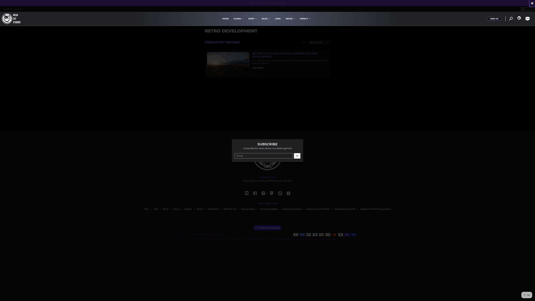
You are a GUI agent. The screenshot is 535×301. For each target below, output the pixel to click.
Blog (265, 18)
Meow (289, 18)
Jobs (278, 18)
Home (225, 18)
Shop (251, 18)
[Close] (532, 3)
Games (237, 18)
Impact (304, 18)
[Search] (510, 18)
